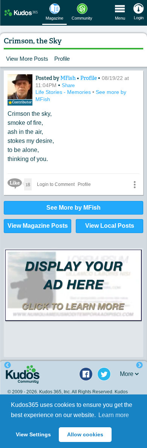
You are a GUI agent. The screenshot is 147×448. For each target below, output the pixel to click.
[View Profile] (20, 86)
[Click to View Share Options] (134, 184)
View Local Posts (109, 225)
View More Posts (27, 58)
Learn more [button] (113, 415)
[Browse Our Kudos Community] (21, 12)
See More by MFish (73, 207)
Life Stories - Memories (63, 92)
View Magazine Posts (38, 225)
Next (139, 365)
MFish (68, 78)
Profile (62, 58)
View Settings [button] (33, 434)
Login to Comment (56, 184)
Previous (7, 365)
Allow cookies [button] (85, 434)
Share (68, 85)
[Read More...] (73, 293)
